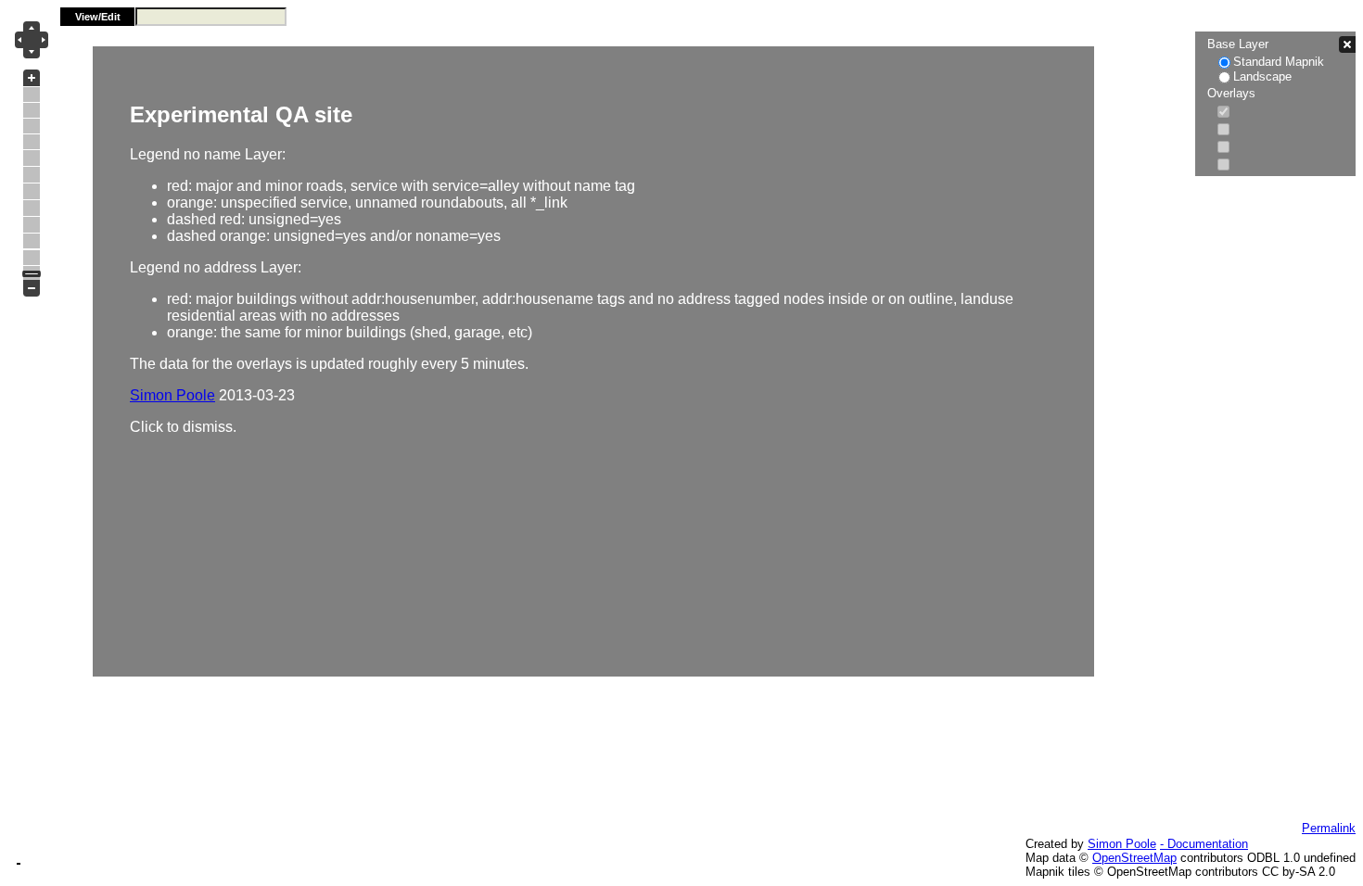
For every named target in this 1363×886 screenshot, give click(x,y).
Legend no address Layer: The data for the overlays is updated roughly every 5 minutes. (571, 268)
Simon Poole (1122, 844)
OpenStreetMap (1134, 858)
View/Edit (98, 16)
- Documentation (1204, 844)
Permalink (1329, 828)
